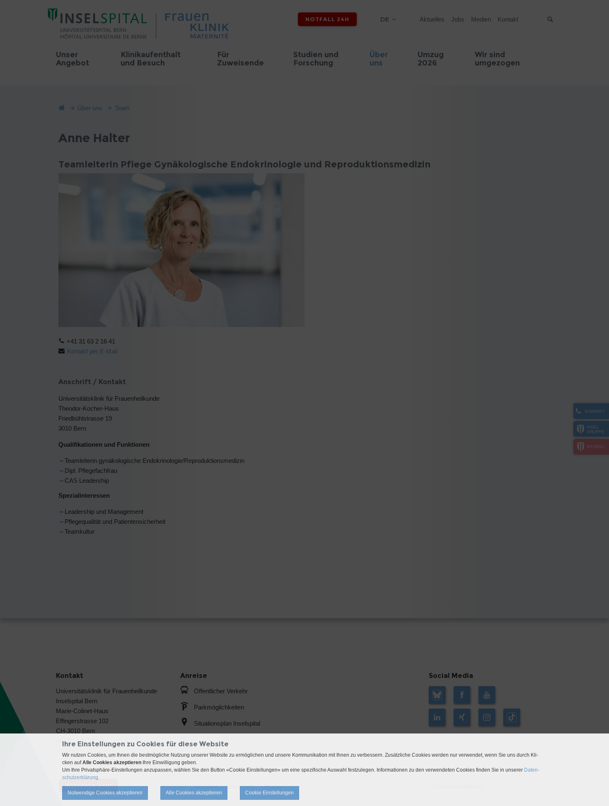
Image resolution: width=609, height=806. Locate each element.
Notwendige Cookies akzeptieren (105, 793)
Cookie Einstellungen (269, 793)
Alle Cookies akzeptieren (194, 793)
